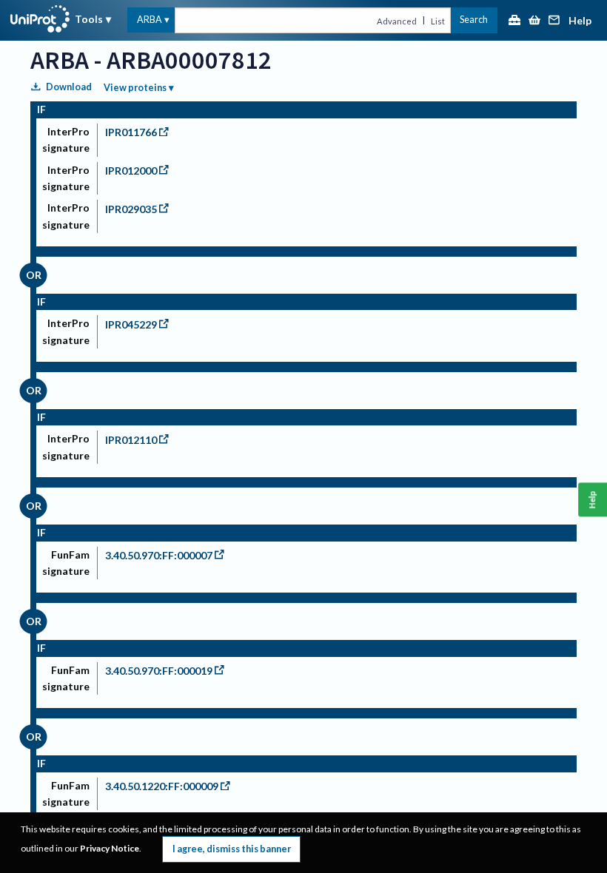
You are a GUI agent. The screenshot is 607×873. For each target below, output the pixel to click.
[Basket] (534, 21)
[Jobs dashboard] (514, 21)
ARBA (149, 19)
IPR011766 (131, 132)
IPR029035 (131, 209)
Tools (89, 19)
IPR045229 (131, 324)
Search (474, 19)
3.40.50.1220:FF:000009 (161, 786)
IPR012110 (131, 440)
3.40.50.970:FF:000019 (158, 670)
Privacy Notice (109, 848)
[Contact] (554, 21)
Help (580, 21)
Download (69, 86)
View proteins (135, 87)
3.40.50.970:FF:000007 (158, 555)
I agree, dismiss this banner (231, 849)
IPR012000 (131, 170)
